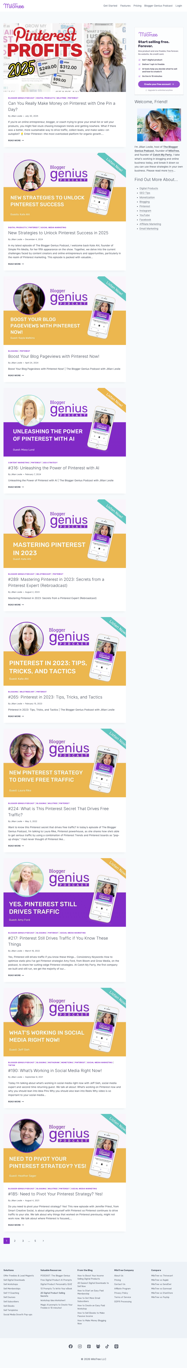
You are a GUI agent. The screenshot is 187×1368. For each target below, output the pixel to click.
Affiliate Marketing (150, 224)
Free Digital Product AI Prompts (56, 1280)
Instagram (53, 1062)
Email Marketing (149, 228)
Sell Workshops (11, 1284)
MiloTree (61, 98)
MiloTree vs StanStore (162, 1293)
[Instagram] (80, 1346)
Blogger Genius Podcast (158, 5)
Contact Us (119, 1284)
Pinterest (73, 98)
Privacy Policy (121, 1293)
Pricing (137, 5)
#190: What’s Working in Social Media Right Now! (55, 1070)
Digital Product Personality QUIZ (56, 1284)
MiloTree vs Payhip (160, 1297)
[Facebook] (71, 1346)
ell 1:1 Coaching (12, 1293)
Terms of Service (122, 1297)
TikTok (11, 1065)
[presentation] (65, 57)
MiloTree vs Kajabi (159, 1280)
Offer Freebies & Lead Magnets (19, 1275)
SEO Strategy (50, 462)
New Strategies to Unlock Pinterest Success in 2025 (58, 232)
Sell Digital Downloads (14, 1280)
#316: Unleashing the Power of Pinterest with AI (53, 467)
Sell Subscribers (11, 1301)
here (170, 170)
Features (125, 5)
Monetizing (67, 1062)
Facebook (145, 219)
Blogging (13, 351)
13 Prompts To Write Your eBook (56, 1288)
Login (179, 5)
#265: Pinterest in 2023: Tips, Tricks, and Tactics (55, 697)
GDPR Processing (122, 1301)
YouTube (145, 215)
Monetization (147, 197)
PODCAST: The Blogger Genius (55, 1275)
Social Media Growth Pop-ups (18, 1314)
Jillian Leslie (16, 116)
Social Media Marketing (53, 227)
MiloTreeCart (43, 574)
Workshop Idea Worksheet (52, 1300)
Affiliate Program (122, 1288)
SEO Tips (145, 192)
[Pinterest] (89, 1346)
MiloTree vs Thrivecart (162, 1275)
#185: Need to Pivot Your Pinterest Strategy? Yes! (55, 1193)
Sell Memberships (12, 1288)
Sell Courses (9, 1297)
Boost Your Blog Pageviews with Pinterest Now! (53, 356)
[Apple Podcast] (116, 1346)
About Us (118, 1275)
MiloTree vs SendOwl (161, 1284)
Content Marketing (18, 462)
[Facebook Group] (98, 1346)
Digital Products (45, 98)
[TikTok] (107, 1346)
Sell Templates (11, 1310)
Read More (16, 140)
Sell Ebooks (9, 1306)
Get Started (110, 5)
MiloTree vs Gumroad (161, 1288)
